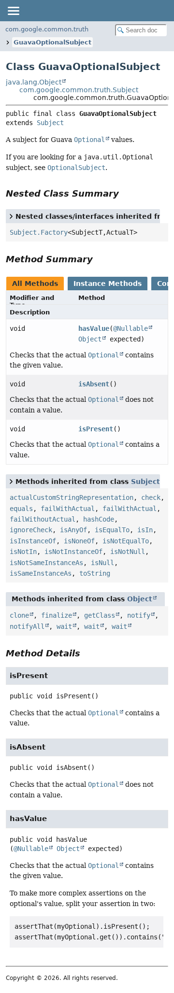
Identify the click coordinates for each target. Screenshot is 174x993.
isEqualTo (112, 530)
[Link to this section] (126, 193)
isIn (145, 530)
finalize (56, 615)
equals (21, 508)
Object (90, 339)
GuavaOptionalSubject (52, 42)
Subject (50, 123)
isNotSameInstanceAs (46, 563)
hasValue (93, 328)
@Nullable (130, 328)
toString (94, 573)
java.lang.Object (33, 82)
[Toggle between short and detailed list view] (11, 216)
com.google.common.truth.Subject (78, 90)
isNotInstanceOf (73, 551)
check (150, 497)
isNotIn (23, 551)
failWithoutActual (42, 519)
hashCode (98, 519)
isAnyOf (73, 530)
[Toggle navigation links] (13, 10)
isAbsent (93, 384)
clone (19, 615)
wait (64, 626)
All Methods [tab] (35, 283)
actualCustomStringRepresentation (71, 497)
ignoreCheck (31, 530)
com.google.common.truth (46, 29)
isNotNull (127, 551)
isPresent (95, 429)
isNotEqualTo (125, 541)
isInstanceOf (33, 541)
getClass (99, 615)
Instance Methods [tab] (107, 283)
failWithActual (68, 508)
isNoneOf (79, 541)
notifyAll (27, 626)
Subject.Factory (39, 232)
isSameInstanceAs (41, 573)
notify (138, 615)
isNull (102, 563)
